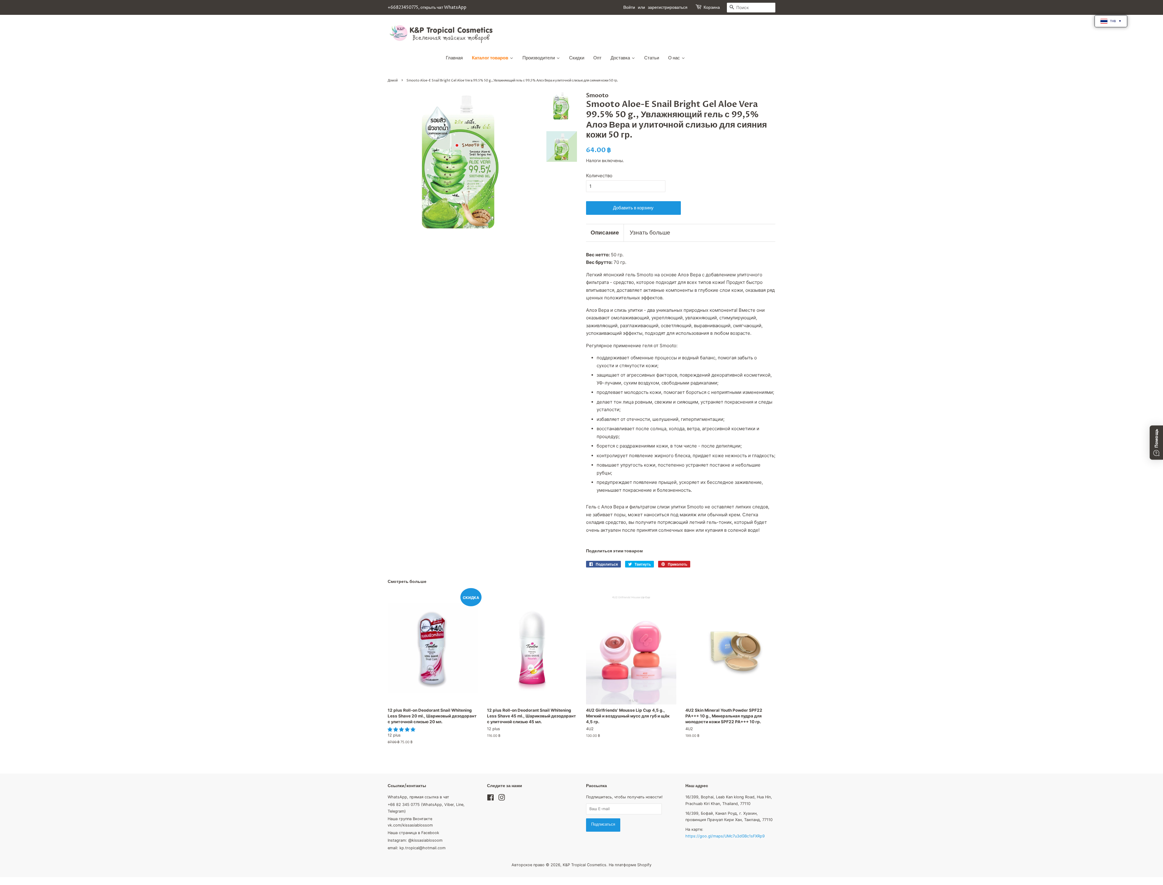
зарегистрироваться (668, 7)
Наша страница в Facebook (413, 832)
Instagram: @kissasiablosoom (415, 840)
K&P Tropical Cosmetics (584, 865)
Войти (629, 7)
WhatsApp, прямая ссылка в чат (418, 797)
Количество (599, 175)
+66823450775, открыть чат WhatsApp (427, 7)
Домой (393, 80)
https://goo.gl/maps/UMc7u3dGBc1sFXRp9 (725, 836)
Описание (605, 233)
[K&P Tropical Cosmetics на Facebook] (490, 799)
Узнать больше (650, 233)
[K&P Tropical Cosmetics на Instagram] (501, 799)
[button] (402, 729)
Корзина (712, 7)
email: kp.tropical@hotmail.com (417, 848)
